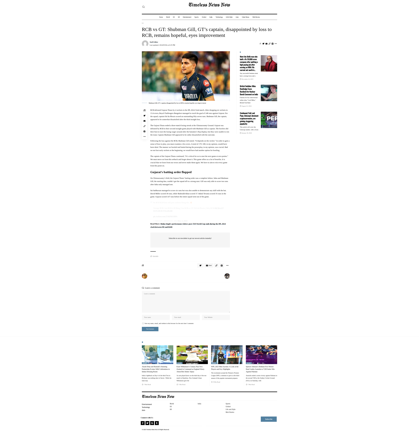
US (171, 407)
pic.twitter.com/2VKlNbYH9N (165, 216)
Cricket (145, 363)
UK (171, 409)
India (199, 404)
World (172, 404)
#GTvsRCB (157, 211)
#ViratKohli (168, 211)
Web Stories (230, 412)
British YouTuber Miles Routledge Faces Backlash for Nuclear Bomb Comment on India (249, 90)
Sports (228, 404)
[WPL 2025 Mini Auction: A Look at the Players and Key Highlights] (227, 354)
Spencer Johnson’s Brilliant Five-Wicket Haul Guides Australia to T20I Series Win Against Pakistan (260, 369)
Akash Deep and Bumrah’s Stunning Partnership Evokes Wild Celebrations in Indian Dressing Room (156, 369)
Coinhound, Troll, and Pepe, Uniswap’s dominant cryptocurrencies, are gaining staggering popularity (249, 118)
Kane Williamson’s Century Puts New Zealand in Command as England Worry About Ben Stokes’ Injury (190, 369)
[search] (143, 7)
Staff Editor (154, 42)
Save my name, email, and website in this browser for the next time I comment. (169, 323)
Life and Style (230, 409)
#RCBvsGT (219, 208)
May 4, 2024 (182, 221)
